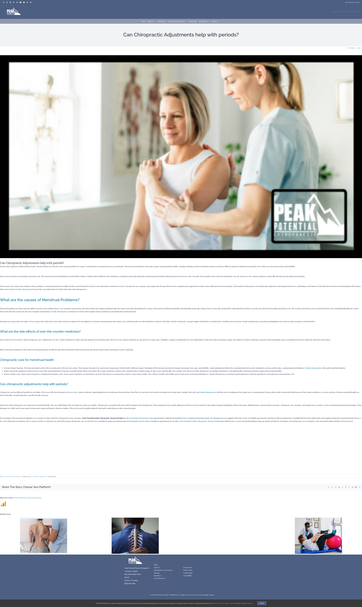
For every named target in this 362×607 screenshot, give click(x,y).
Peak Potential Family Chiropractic (11, 476)
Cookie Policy (233, 603)
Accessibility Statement (246, 603)
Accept (262, 603)
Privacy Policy (225, 603)
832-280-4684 (355, 2)
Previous (351, 48)
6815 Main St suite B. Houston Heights (345, 12)
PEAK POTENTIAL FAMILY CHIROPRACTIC (166, 595)
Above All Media (203, 595)
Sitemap (211, 595)
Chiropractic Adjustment (39, 476)
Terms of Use (216, 603)
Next (358, 48)
